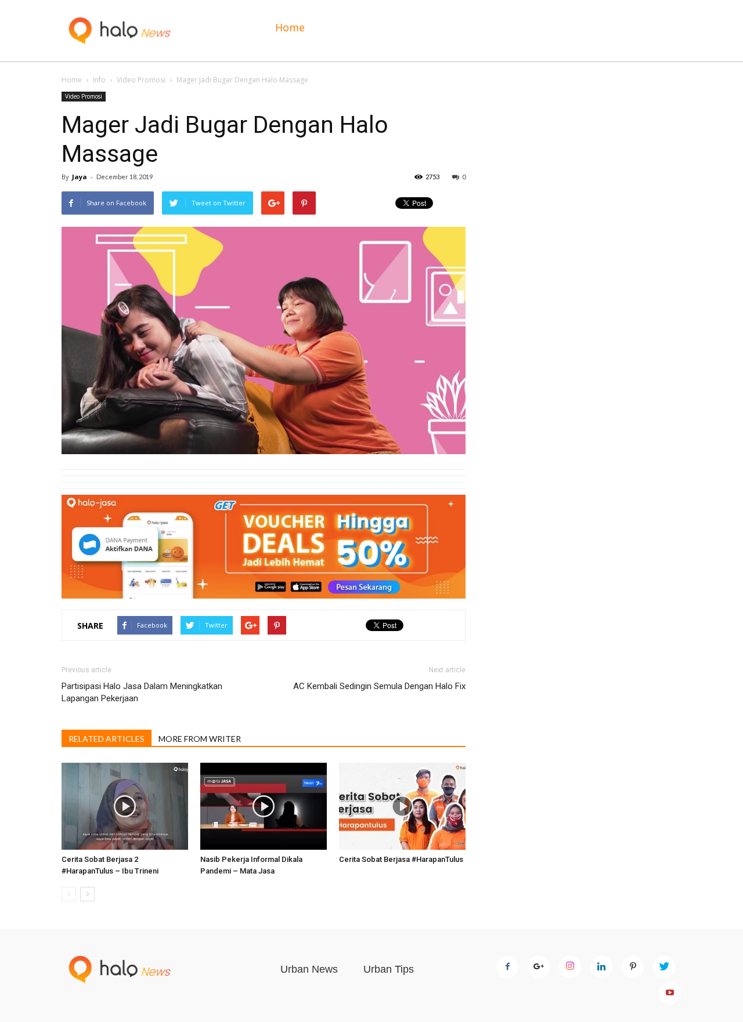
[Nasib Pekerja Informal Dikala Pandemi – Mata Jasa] (263, 806)
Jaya (79, 176)
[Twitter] (664, 966)
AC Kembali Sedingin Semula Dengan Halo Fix (379, 686)
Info (99, 80)
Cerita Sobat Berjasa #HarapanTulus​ (401, 859)
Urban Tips (388, 969)
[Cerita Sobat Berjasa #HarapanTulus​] (402, 806)
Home (290, 27)
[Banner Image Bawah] (264, 547)
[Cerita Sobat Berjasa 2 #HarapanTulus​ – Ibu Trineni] (125, 806)
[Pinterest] (632, 966)
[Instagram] (570, 966)
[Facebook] (507, 966)
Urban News (309, 969)
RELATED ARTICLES (106, 739)
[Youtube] (669, 993)
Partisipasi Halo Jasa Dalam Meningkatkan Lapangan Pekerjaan (142, 692)
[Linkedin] (601, 966)
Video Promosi (141, 80)
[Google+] (538, 966)
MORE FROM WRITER (199, 739)
